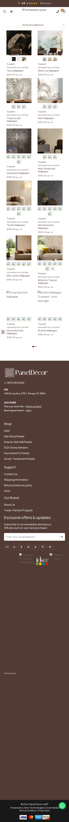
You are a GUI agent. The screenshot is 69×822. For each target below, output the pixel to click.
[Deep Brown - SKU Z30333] (19, 264)
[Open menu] (11, 11)
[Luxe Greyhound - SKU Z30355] (9, 157)
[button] (62, 805)
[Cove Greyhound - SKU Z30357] (19, 157)
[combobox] (34, 25)
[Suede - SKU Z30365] (19, 107)
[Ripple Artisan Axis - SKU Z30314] (14, 319)
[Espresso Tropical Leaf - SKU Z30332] (60, 264)
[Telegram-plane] (50, 547)
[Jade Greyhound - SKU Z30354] (55, 157)
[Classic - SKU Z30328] (45, 264)
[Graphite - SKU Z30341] (45, 209)
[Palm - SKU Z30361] (45, 107)
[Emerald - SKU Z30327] (9, 264)
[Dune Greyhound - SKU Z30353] (50, 157)
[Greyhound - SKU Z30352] (45, 157)
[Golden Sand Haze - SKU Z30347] (24, 209)
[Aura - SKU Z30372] (24, 59)
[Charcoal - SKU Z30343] (14, 209)
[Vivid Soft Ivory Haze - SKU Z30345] (50, 209)
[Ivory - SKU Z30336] (24, 264)
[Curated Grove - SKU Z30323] (60, 319)
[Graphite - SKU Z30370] (14, 59)
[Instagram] (28, 547)
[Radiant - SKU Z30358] (24, 157)
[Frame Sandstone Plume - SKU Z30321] (55, 319)
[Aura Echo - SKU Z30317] (19, 319)
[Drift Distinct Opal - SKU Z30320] (24, 319)
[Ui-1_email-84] (7, 547)
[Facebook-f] (21, 547)
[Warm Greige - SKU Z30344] (19, 209)
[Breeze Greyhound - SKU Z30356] (14, 157)
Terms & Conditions (27, 810)
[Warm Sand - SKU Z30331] (14, 264)
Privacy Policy (44, 810)
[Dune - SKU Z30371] (19, 59)
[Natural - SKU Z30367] (45, 59)
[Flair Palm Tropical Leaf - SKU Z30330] (50, 264)
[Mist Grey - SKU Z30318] (50, 319)
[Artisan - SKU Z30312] (9, 319)
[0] (64, 11)
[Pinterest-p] (42, 547)
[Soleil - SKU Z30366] (24, 107)
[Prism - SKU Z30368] (50, 59)
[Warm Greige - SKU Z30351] (19, 214)
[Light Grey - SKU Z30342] (9, 209)
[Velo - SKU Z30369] (55, 59)
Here (28, 410)
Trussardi (11, 64)
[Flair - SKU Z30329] (55, 264)
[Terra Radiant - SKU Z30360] (19, 162)
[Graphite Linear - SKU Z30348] (60, 209)
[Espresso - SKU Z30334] (47, 269)
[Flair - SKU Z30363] (55, 107)
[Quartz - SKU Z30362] (50, 107)
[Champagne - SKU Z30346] (55, 209)
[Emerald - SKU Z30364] (14, 107)
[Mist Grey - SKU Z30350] (50, 214)
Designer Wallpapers (18, 67)
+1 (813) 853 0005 (14, 383)
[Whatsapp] (14, 547)
